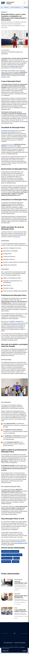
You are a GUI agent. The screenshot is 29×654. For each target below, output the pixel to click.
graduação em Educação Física (16, 323)
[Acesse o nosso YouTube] (19, 638)
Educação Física (14, 66)
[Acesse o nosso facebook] (9, 638)
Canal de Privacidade (19, 642)
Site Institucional (8, 642)
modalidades (16, 236)
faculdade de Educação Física (10, 130)
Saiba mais (5, 651)
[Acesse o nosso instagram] (12, 638)
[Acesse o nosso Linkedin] (14, 638)
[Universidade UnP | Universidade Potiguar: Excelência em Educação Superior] (7, 3)
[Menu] (25, 3)
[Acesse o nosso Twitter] (17, 638)
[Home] (1, 7)
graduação (5, 144)
